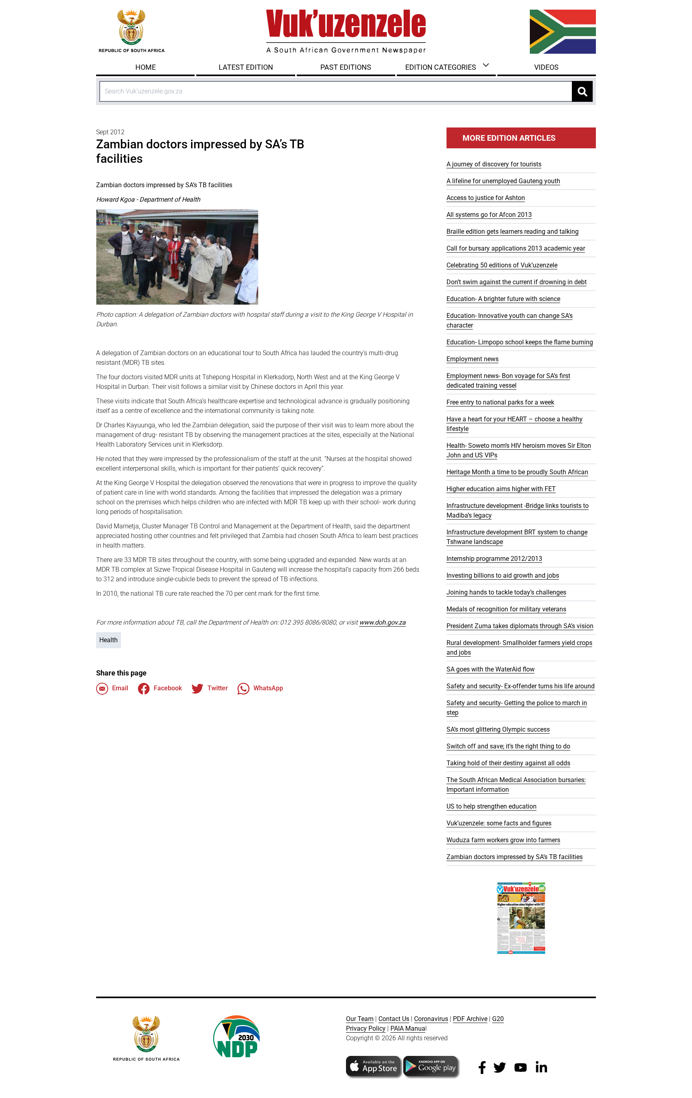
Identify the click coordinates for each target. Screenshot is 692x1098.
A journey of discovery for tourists (494, 164)
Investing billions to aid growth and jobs (503, 575)
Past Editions (345, 67)
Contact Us (393, 1019)
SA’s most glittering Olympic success (498, 729)
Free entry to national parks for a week (500, 402)
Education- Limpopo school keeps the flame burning (520, 342)
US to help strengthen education (492, 806)
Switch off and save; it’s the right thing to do (508, 746)
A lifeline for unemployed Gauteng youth (503, 181)
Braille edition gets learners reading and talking (513, 231)
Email (120, 688)
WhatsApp (268, 688)
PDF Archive (470, 1019)
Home (145, 67)
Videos (546, 67)
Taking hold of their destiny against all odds (508, 763)
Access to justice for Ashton (486, 198)
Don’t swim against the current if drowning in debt (517, 282)
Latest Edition (246, 67)
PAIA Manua (407, 1028)
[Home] (346, 32)
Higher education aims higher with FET (501, 489)
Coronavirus (431, 1019)
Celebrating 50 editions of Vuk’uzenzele (502, 265)
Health (108, 640)
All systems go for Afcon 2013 (489, 214)
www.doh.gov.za (382, 622)
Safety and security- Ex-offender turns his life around (521, 686)
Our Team (360, 1019)
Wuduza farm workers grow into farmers (503, 840)
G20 (498, 1019)
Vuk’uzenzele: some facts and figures (499, 823)
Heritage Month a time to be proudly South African (517, 472)
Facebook (168, 688)
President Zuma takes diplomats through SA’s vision (520, 626)
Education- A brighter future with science (503, 299)
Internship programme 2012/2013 (494, 558)
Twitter (217, 688)
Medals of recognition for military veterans (506, 609)
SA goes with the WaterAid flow (491, 669)
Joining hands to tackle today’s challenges (506, 592)
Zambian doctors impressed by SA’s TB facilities (515, 857)
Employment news (473, 359)
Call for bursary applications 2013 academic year (516, 248)
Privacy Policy (366, 1028)
